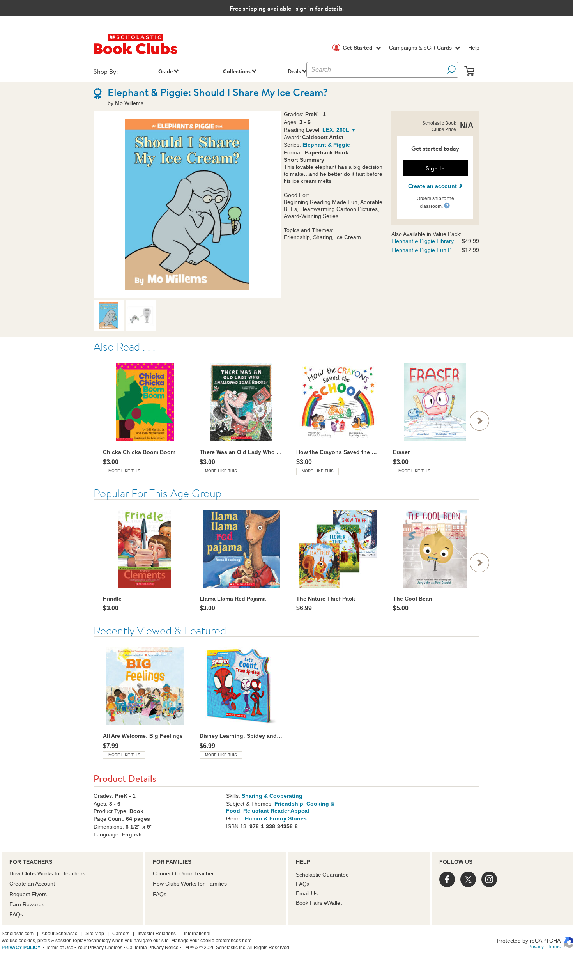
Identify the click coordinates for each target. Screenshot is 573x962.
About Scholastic (59, 933)
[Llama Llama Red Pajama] (241, 549)
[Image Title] (187, 204)
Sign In (435, 168)
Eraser (401, 452)
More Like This (124, 471)
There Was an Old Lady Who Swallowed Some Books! (241, 452)
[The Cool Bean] (434, 549)
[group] (144, 418)
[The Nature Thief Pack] (338, 549)
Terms (554, 947)
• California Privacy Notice (150, 947)
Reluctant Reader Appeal (276, 811)
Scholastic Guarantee (322, 875)
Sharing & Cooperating (272, 796)
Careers (120, 933)
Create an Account (32, 884)
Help (473, 47)
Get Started (358, 47)
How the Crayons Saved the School (338, 452)
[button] (447, 205)
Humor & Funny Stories (276, 818)
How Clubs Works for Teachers (47, 873)
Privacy (536, 947)
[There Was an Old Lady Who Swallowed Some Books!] (241, 402)
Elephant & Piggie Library (422, 241)
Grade (165, 71)
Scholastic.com (18, 933)
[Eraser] (434, 402)
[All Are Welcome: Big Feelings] (144, 686)
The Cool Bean (412, 598)
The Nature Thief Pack (325, 598)
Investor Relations (157, 933)
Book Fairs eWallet (319, 903)
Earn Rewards (26, 904)
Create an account (433, 186)
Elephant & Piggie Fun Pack (424, 250)
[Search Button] (450, 70)
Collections (237, 71)
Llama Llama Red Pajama (233, 598)
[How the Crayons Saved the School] (338, 402)
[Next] (479, 421)
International (197, 933)
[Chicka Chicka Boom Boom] (144, 402)
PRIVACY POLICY (21, 947)
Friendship (288, 804)
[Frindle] (144, 549)
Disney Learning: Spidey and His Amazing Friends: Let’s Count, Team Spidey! (241, 736)
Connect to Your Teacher (183, 873)
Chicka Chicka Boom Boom (139, 452)
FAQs (16, 914)
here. (247, 940)
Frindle (112, 598)
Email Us (307, 893)
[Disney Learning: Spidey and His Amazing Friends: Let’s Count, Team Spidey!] (241, 686)
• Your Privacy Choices (97, 947)
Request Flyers (28, 894)
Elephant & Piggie (326, 145)
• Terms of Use (57, 947)
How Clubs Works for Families (190, 884)
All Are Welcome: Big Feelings (143, 736)
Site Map (94, 933)
